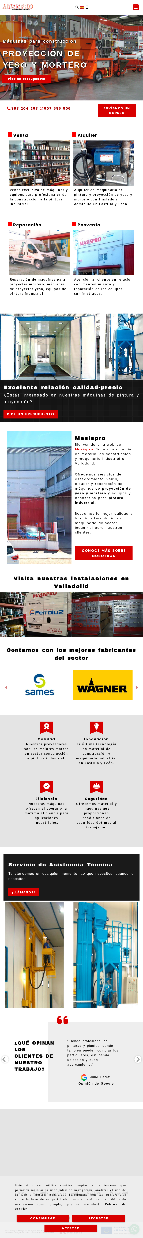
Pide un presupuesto (26, 79)
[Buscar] (77, 7)
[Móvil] (87, 7)
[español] (82, 7)
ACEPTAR (70, 1228)
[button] (136, 7)
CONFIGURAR (42, 1218)
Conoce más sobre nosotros (104, 553)
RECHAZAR (98, 1218)
